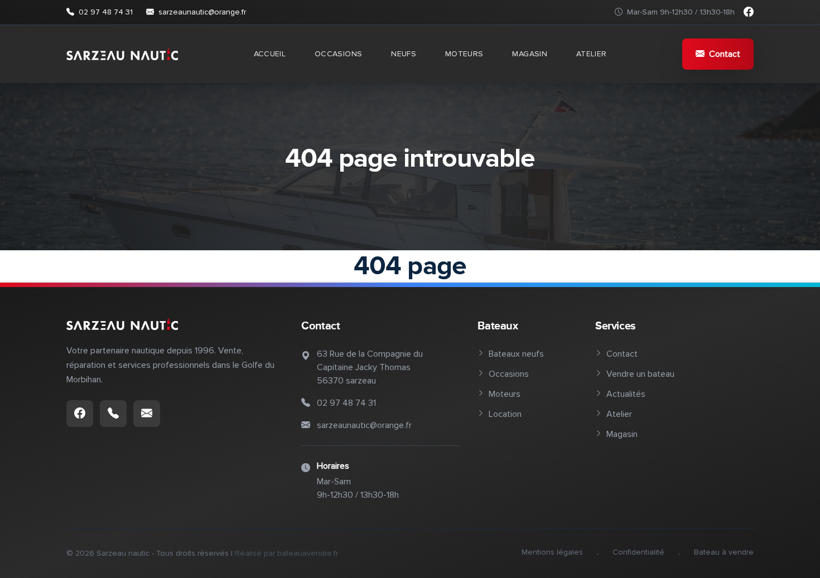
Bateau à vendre (724, 552)
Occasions (338, 54)
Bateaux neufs (516, 354)
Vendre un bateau (640, 374)
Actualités (625, 394)
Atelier (591, 54)
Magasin (529, 54)
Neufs (403, 54)
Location (505, 414)
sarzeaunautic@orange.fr (202, 12)
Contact (724, 54)
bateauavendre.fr (307, 553)
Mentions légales (552, 552)
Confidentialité (638, 552)
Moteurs (464, 54)
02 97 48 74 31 (106, 12)
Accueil (270, 54)
